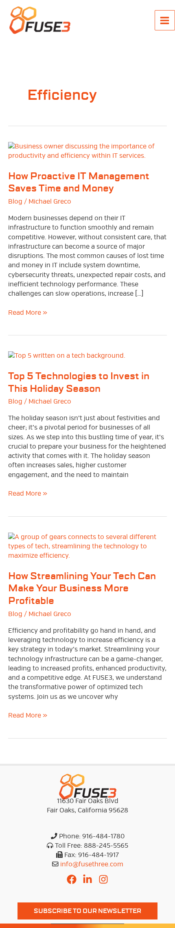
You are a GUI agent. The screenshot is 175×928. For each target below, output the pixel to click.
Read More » (27, 313)
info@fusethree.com (91, 864)
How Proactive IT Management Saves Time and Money (78, 182)
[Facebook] (72, 879)
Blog (15, 202)
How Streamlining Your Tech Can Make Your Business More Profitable (82, 589)
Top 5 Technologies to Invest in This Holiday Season (78, 382)
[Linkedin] (87, 879)
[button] (88, 911)
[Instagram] (103, 879)
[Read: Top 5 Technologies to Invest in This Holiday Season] (66, 356)
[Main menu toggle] (165, 20)
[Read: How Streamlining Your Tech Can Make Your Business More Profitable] (87, 546)
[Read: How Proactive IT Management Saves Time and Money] (87, 151)
